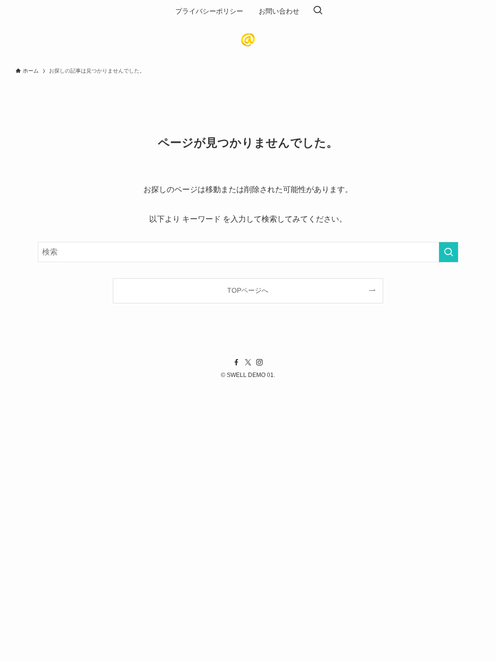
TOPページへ (247, 290)
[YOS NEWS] (248, 39)
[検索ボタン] (317, 11)
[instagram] (259, 362)
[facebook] (236, 362)
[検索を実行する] (448, 252)
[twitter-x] (248, 362)
